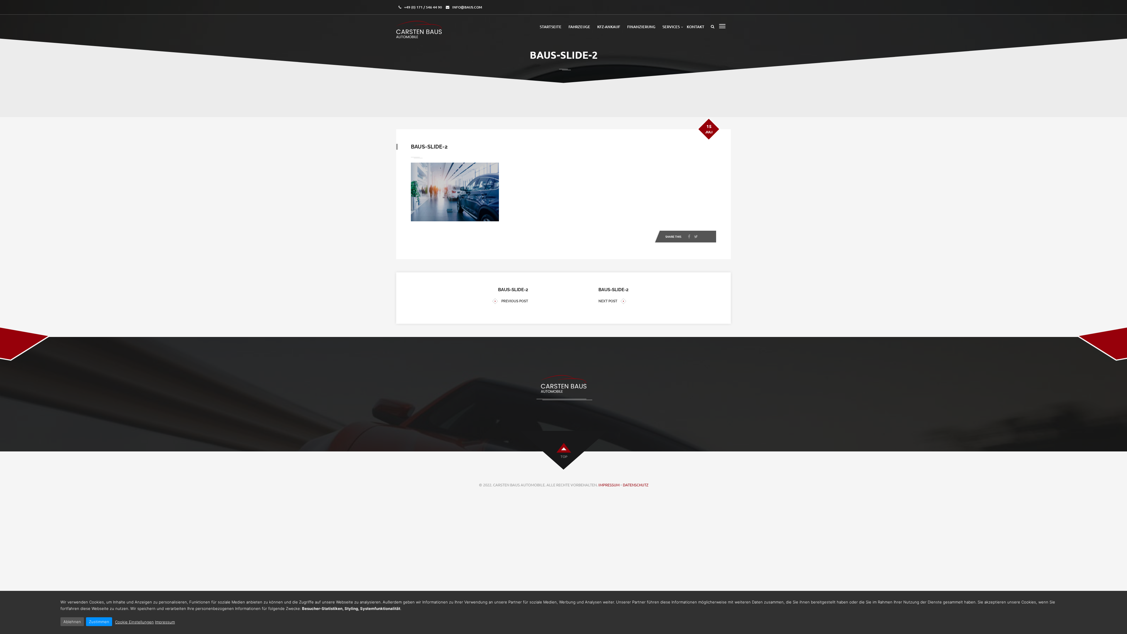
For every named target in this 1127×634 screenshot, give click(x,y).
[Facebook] (689, 237)
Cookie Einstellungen (134, 622)
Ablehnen (72, 621)
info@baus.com (467, 7)
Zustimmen (99, 621)
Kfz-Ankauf (608, 26)
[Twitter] (696, 237)
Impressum (609, 484)
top (564, 456)
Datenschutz (635, 484)
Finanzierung (641, 26)
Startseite (550, 26)
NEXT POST (607, 301)
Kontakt (695, 26)
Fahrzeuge (579, 26)
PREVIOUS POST (514, 301)
